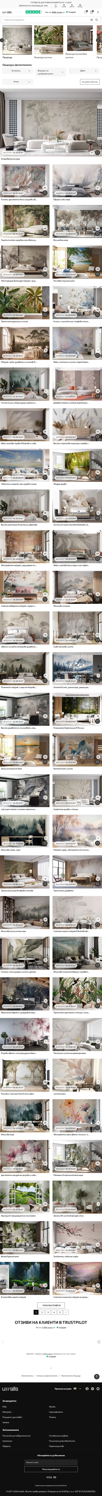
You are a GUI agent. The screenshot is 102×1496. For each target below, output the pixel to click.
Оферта (6, 1446)
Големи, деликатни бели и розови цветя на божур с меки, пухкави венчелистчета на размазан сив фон (19, 199)
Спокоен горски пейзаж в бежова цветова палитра (71, 931)
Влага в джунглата (10, 1256)
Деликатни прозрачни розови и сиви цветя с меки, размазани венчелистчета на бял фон (19, 1175)
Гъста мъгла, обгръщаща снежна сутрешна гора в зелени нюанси (19, 402)
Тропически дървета (63, 890)
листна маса (59, 1094)
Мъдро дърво (60, 484)
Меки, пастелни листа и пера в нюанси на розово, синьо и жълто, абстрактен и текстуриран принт (71, 362)
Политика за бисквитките (62, 1441)
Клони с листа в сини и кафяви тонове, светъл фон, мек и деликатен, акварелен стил (71, 321)
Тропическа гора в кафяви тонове (17, 890)
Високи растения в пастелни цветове (19, 524)
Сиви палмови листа (63, 646)
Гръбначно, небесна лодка (65, 1256)
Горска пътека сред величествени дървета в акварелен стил (19, 240)
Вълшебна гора (60, 240)
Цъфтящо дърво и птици (65, 809)
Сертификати (56, 1412)
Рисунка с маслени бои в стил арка (17, 1094)
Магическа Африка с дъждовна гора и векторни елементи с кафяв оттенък (19, 1012)
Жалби (52, 1406)
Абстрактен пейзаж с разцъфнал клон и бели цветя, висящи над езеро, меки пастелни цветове (19, 565)
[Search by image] (92, 20)
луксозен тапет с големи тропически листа (19, 809)
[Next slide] (98, 40)
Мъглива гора (7, 1134)
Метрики (7, 1412)
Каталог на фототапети (47, 1376)
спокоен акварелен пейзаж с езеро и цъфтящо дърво (19, 606)
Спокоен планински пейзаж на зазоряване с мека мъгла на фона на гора (71, 1297)
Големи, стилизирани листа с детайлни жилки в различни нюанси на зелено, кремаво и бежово (19, 972)
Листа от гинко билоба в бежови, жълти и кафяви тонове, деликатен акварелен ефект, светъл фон (71, 524)
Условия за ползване (58, 1435)
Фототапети (27, 1376)
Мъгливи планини (61, 606)
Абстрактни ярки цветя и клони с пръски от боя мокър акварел (71, 1134)
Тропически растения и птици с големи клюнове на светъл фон (71, 1012)
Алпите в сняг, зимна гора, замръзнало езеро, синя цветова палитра (71, 687)
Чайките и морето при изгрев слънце (18, 484)
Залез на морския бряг (11, 768)
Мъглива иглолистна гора (13, 931)
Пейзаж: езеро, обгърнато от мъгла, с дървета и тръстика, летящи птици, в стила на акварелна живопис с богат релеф (71, 850)
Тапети (52, 1417)
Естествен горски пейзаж (13, 1297)
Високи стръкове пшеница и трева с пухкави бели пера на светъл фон (71, 443)
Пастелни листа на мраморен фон (69, 1053)
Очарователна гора (10, 159)
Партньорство (56, 1446)
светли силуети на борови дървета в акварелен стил (19, 646)
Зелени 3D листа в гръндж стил (68, 1215)
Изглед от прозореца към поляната (18, 1215)
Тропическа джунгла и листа (14, 321)
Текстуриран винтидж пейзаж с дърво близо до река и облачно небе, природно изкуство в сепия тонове (19, 281)
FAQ (4, 1406)
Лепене (5, 1422)
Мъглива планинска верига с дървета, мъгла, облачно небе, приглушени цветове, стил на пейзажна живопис (71, 972)
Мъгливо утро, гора (10, 850)
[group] (48, 42)
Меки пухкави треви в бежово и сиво (18, 443)
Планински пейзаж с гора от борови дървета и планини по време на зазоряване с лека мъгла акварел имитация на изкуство (19, 687)
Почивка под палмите (64, 281)
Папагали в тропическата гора (68, 1175)
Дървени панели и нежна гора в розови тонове (71, 402)
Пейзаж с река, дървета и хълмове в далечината (19, 362)
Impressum (7, 1441)
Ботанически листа (63, 768)
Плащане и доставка (12, 1417)
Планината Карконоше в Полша (68, 728)
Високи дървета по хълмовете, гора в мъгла (19, 728)
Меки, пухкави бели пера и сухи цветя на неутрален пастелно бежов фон (71, 565)
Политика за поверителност (16, 1435)
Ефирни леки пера (61, 199)
